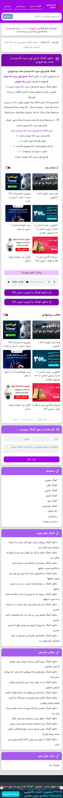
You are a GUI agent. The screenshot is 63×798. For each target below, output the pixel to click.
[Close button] (61, 787)
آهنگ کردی (51, 495)
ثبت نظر (31, 459)
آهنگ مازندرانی (49, 506)
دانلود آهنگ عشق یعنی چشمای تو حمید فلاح (34, 718)
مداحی (7, 6)
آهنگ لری (52, 501)
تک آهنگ (45, 42)
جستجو (7, 16)
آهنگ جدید (35, 6)
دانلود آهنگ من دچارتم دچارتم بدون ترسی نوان (33, 723)
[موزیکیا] (53, 6)
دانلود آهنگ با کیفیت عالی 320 (30, 292)
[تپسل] (1, 787)
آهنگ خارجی (51, 490)
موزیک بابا (54, 765)
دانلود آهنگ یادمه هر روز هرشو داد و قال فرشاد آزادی (31, 692)
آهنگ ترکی (51, 485)
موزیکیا (55, 42)
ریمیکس (20, 6)
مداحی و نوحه (50, 521)
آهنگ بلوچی (51, 480)
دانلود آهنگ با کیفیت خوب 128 (30, 302)
